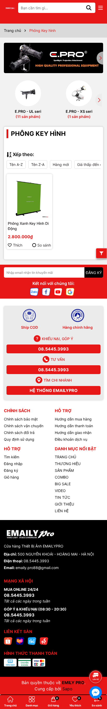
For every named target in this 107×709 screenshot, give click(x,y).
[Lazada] (20, 640)
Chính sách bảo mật (21, 419)
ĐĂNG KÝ (94, 272)
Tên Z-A (37, 164)
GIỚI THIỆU (64, 504)
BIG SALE (63, 484)
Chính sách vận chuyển (23, 426)
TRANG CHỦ (65, 457)
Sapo (67, 688)
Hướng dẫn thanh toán (74, 426)
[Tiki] (32, 640)
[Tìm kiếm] (88, 8)
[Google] (70, 291)
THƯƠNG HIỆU (68, 463)
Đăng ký (11, 470)
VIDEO (60, 490)
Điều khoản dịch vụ (71, 439)
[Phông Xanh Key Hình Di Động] (29, 196)
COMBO (62, 477)
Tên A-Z (16, 164)
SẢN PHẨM (64, 470)
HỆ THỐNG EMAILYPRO (54, 390)
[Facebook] (46, 291)
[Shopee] (8, 640)
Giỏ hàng (11, 477)
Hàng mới (61, 164)
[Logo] (10, 8)
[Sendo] (44, 640)
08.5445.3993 (53, 349)
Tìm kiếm (11, 457)
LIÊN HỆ (62, 511)
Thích (17, 245)
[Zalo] (34, 291)
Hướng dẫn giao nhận (73, 432)
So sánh (44, 245)
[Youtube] (58, 291)
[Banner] (53, 58)
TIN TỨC (62, 497)
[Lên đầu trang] (96, 662)
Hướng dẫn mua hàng (73, 419)
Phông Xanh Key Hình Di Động (28, 226)
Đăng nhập (13, 463)
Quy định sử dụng (19, 439)
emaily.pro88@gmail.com (37, 567)
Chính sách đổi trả (19, 432)
